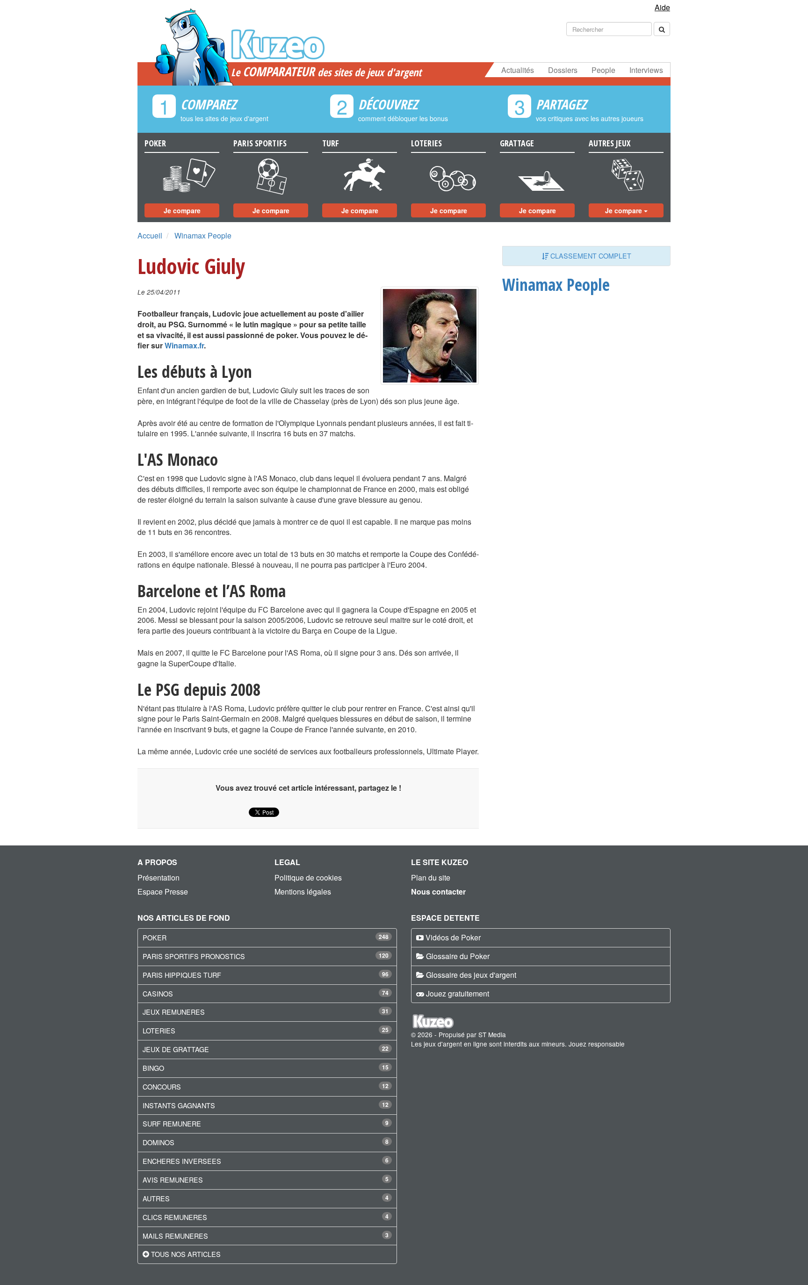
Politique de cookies (308, 877)
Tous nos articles (186, 1254)
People (603, 70)
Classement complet (589, 255)
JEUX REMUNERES (174, 1012)
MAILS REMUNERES (175, 1236)
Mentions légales (302, 891)
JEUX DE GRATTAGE (176, 1049)
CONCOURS (162, 1086)
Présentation (158, 877)
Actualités (517, 70)
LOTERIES (159, 1030)
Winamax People (202, 235)
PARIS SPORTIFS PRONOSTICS (194, 956)
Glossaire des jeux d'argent (471, 974)
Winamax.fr (184, 345)
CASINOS (158, 993)
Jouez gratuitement (457, 993)
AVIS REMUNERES (173, 1179)
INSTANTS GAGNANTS (179, 1105)
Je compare (182, 210)
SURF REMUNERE (172, 1123)
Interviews (646, 70)
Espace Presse (162, 891)
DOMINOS (158, 1142)
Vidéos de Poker (453, 937)
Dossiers (562, 70)
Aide (662, 7)
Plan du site (430, 877)
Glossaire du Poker (458, 956)
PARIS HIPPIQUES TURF (182, 975)
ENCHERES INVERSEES (182, 1161)
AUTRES (156, 1198)
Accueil (149, 235)
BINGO (153, 1068)
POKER (154, 937)
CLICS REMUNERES (175, 1217)
